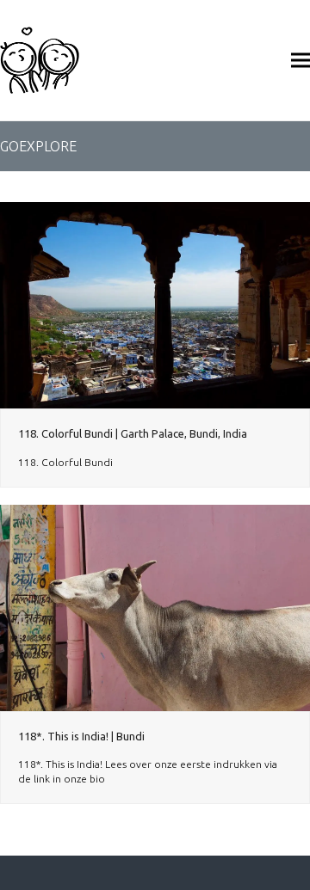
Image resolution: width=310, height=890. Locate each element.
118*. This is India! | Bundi (81, 736)
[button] (300, 59)
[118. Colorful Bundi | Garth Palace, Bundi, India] (155, 304)
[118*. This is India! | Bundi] (155, 606)
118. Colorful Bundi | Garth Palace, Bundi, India (132, 433)
